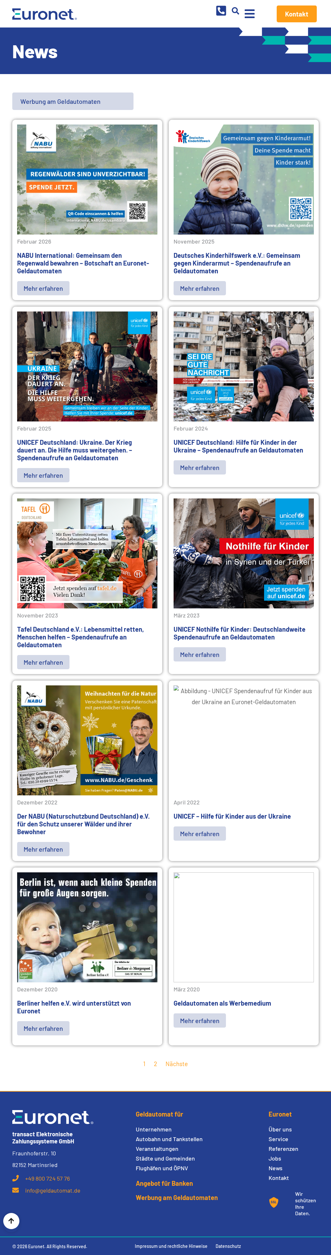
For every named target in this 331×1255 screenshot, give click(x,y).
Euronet (280, 1114)
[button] (235, 10)
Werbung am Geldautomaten (177, 1197)
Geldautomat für (159, 1114)
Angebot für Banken (164, 1183)
